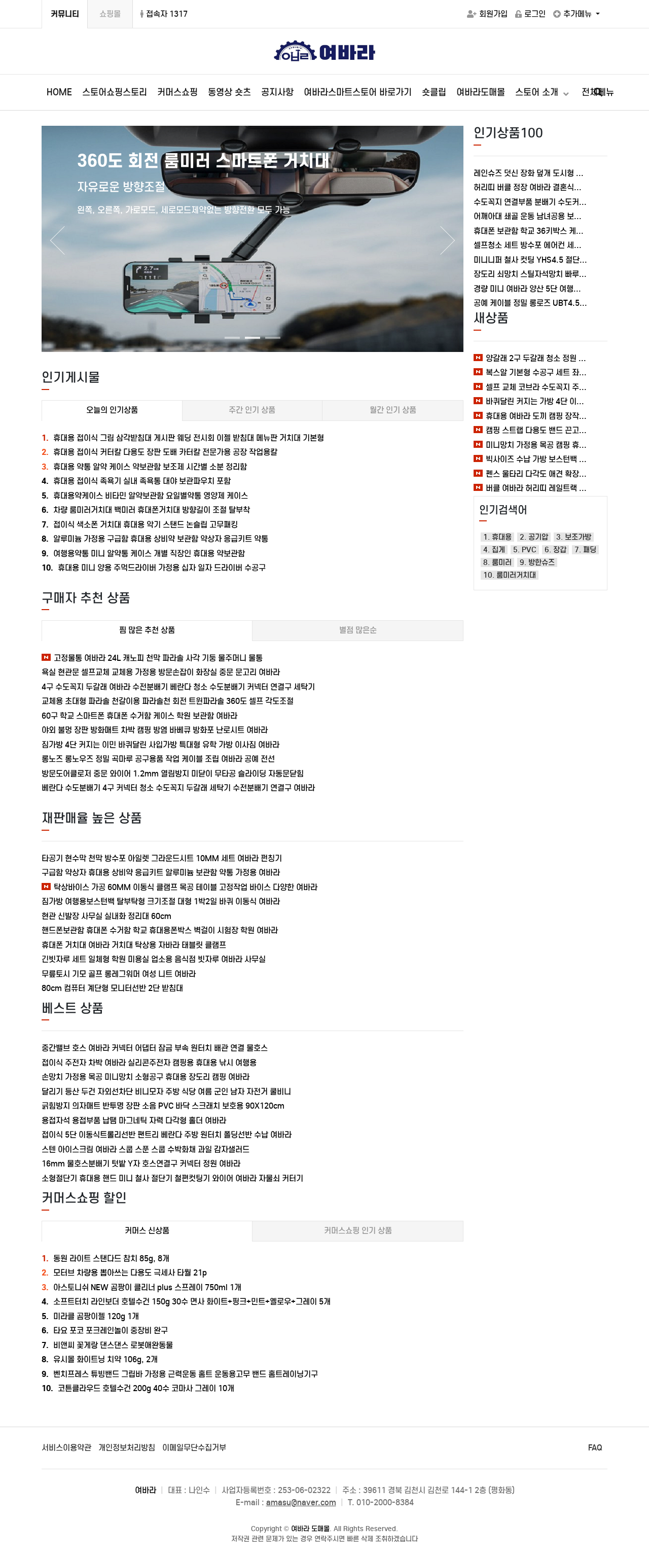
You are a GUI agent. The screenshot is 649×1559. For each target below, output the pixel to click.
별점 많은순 (358, 630)
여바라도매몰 (480, 92)
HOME (59, 92)
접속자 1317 (167, 14)
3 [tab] (270, 342)
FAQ (595, 1447)
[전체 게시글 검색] (598, 93)
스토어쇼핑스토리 (114, 92)
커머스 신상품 (147, 1230)
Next (448, 240)
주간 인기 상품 (252, 410)
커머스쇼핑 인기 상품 (358, 1230)
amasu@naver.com (301, 1502)
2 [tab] (250, 342)
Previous (56, 240)
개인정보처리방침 (126, 1447)
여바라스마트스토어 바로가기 (358, 92)
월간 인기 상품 (393, 410)
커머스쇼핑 (177, 92)
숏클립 (434, 92)
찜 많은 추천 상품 (147, 630)
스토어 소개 (538, 92)
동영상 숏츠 (229, 92)
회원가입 (493, 14)
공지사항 (277, 92)
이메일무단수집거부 (194, 1447)
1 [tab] (230, 342)
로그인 (535, 14)
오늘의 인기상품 (112, 410)
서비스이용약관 (66, 1447)
